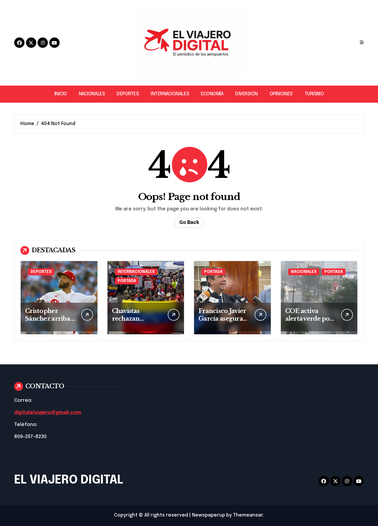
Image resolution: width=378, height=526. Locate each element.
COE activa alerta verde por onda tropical (309, 318)
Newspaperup (208, 515)
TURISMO (314, 93)
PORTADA (127, 281)
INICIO (60, 93)
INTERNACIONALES (170, 93)
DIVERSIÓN (246, 93)
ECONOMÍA (212, 93)
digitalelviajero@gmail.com (47, 412)
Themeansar (248, 515)
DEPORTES (128, 93)
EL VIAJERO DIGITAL (68, 480)
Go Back (189, 222)
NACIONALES (92, 93)
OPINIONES (281, 93)
